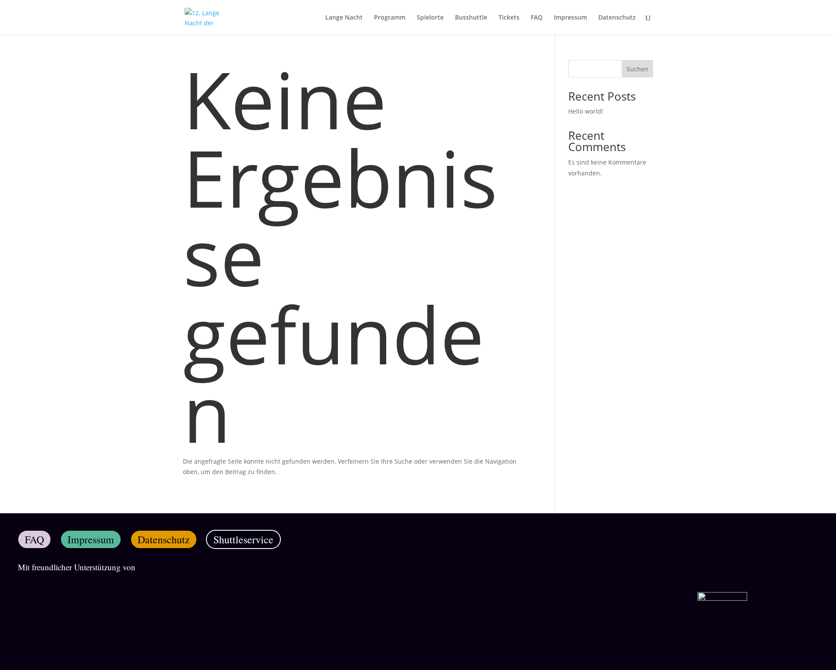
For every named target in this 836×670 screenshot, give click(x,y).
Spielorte (430, 17)
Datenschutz (617, 17)
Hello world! (585, 111)
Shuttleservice (243, 539)
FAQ (537, 17)
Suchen (637, 69)
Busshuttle (471, 17)
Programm (389, 17)
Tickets (509, 17)
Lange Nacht (344, 17)
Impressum (570, 17)
